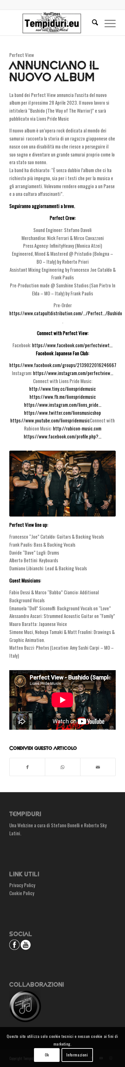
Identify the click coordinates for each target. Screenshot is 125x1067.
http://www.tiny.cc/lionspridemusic (62, 388)
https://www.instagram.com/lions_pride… (62, 404)
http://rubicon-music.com (77, 428)
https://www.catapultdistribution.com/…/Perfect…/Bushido (65, 313)
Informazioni (77, 1054)
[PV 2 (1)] (62, 484)
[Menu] (107, 23)
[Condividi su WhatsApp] (62, 767)
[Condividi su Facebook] (27, 767)
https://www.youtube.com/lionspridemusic (50, 420)
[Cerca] (92, 23)
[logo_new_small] (51, 23)
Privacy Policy (22, 884)
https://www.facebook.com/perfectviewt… (72, 345)
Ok (47, 1054)
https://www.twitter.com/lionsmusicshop (62, 412)
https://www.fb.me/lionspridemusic (62, 396)
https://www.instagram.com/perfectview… (73, 372)
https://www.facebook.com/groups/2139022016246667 (62, 364)
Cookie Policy (21, 892)
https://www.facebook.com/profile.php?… (62, 436)
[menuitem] (92, 23)
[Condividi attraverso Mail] (97, 767)
